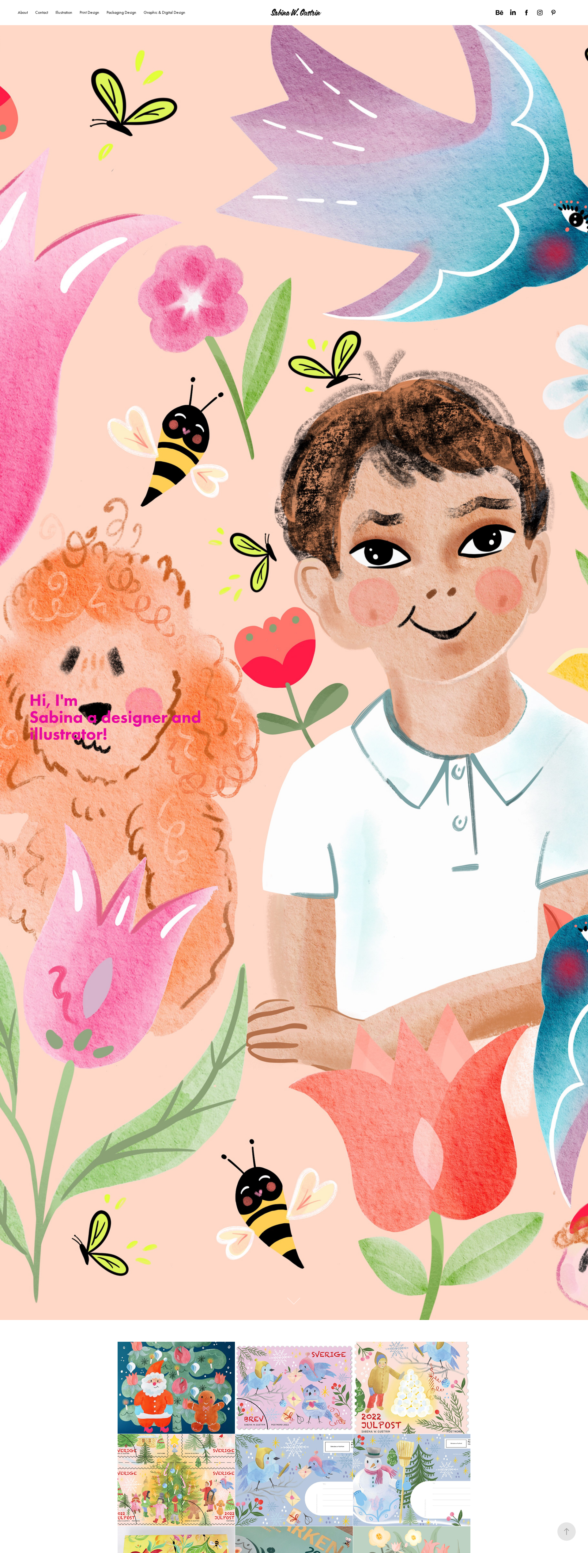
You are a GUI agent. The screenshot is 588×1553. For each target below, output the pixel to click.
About (23, 12)
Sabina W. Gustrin (295, 12)
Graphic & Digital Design (164, 12)
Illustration (63, 12)
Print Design (89, 12)
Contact (41, 12)
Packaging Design (121, 12)
